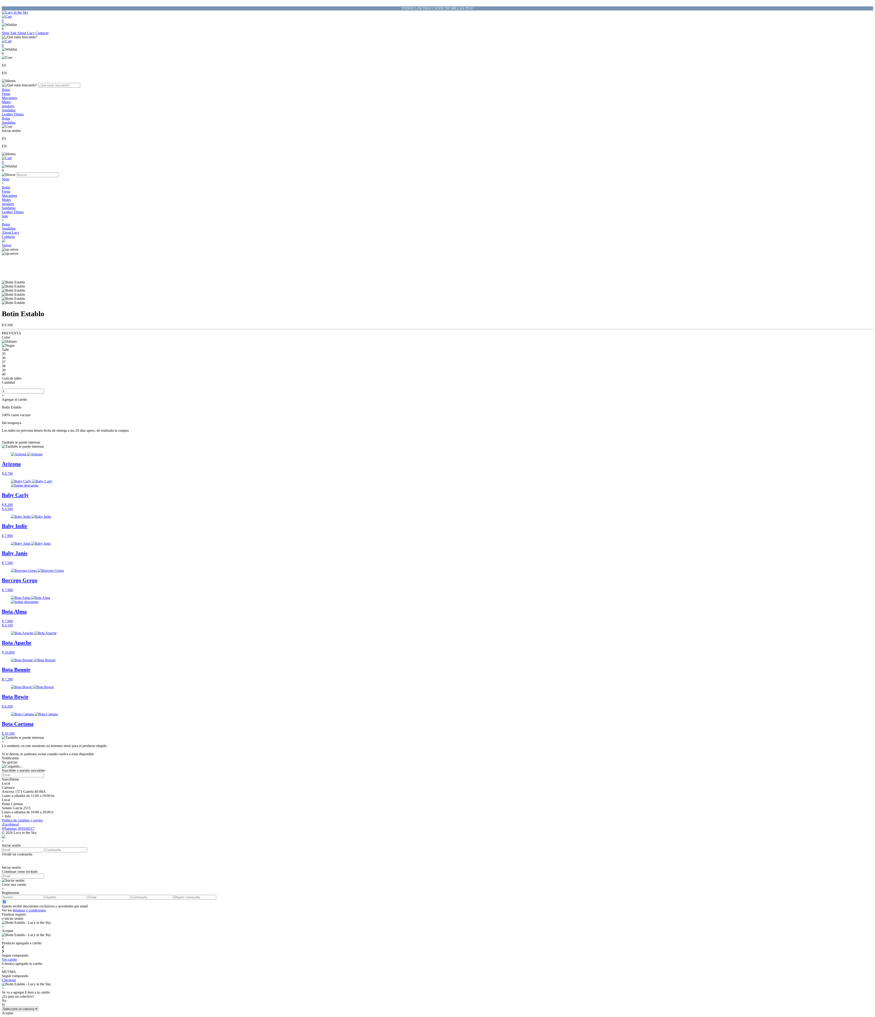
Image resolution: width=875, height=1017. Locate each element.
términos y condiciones (29, 910)
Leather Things (13, 114)
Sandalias (8, 110)
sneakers (8, 106)
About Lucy (26, 33)
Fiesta (6, 94)
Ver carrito (9, 959)
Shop (6, 33)
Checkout (9, 980)
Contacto (42, 33)
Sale (13, 33)
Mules (6, 102)
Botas (6, 90)
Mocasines (9, 98)
